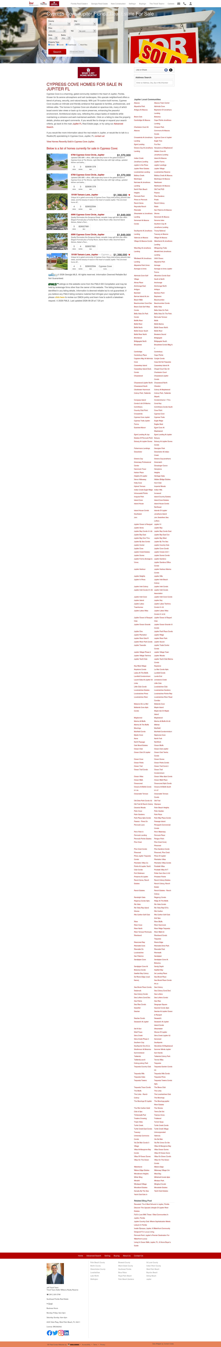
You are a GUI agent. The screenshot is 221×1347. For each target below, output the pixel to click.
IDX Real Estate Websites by (57, 1344)
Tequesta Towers (140, 1080)
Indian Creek (138, 158)
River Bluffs (158, 921)
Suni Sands (158, 1053)
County (51, 21)
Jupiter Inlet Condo (161, 586)
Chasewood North (160, 382)
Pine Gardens (159, 196)
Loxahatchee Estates (141, 690)
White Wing (138, 1177)
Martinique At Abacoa (162, 179)
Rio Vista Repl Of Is (161, 907)
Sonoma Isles (159, 220)
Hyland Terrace (139, 486)
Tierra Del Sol (159, 1111)
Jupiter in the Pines (141, 165)
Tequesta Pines (160, 1077)
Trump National (159, 230)
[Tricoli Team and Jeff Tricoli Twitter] (55, 1332)
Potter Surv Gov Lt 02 (162, 873)
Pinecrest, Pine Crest (162, 852)
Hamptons (158, 469)
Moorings (137, 728)
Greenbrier (138, 452)
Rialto (156, 206)
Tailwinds (137, 1056)
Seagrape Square (160, 1004)
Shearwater (158, 1028)
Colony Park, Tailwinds (142, 393)
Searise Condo (139, 1018)
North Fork (158, 738)
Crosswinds (138, 414)
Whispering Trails (160, 248)
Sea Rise (157, 1001)
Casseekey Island (140, 365)
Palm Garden (159, 811)
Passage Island (159, 821)
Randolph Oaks (139, 897)
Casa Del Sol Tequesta (162, 362)
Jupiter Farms (159, 161)
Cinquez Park (159, 127)
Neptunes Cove (160, 735)
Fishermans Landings (142, 448)
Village (136, 1146)
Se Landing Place (160, 973)
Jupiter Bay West (160, 538)
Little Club (157, 683)
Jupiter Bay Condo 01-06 (143, 531)
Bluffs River (138, 324)
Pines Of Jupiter (160, 856)
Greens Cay (138, 458)
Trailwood (157, 1118)
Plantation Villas (160, 859)
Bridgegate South (160, 341)
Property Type (53, 42)
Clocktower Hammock (142, 389)
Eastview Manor (140, 427)
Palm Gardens (139, 814)
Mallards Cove (159, 704)
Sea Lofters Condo (161, 997)
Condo (61, 45)
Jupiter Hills (158, 576)
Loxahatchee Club (160, 686)
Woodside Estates (160, 1187)
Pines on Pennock (140, 199)
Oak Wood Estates (141, 745)
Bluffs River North (140, 334)
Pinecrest (137, 852)
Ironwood (157, 493)
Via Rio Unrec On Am (162, 1142)
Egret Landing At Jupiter (163, 434)
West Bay (157, 1173)
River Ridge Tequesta (162, 928)
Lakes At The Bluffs (141, 673)
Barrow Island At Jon (141, 296)
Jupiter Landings (160, 165)
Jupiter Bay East (140, 534)
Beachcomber (159, 300)
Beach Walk (138, 300)
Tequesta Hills (139, 1073)
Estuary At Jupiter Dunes (143, 441)
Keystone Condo (140, 669)
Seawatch (157, 1018)
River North (138, 928)
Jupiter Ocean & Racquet (143, 524)
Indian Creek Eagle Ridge (143, 490)
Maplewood (158, 718)
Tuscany (137, 1132)
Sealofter (137, 1008)
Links (136, 683)
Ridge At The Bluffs (161, 901)
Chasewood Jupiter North (143, 382)
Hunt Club (157, 483)
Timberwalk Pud (140, 1115)
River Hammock (160, 925)
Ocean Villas (138, 776)
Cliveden (157, 386)
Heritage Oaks (159, 476)
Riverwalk (157, 952)
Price (50, 28)
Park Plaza (158, 814)
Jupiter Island (139, 600)
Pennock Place (159, 835)
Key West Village (140, 666)
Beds (50, 35)
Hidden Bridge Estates (162, 479)
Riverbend (138, 935)
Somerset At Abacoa (161, 217)
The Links (157, 1091)
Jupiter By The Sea (161, 541)
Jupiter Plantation (140, 635)
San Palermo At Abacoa (163, 210)
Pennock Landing (140, 835)
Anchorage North (160, 286)
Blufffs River (138, 320)
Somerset (157, 1039)
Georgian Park (159, 448)
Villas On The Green (141, 1160)
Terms (95, 1344)
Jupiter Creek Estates (142, 552)
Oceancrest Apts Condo (163, 783)
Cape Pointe (158, 355)
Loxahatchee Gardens (162, 690)
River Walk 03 (159, 932)
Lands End (158, 676)
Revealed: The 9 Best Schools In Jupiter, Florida (151, 1204)
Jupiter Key (158, 600)
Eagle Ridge (158, 420)
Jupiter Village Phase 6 (142, 652)
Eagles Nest (158, 424)
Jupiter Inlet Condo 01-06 (143, 590)
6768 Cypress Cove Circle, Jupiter (87, 155)
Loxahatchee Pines (141, 693)
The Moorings (159, 1097)
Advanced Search (77, 51)
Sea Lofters (158, 994)
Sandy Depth (159, 966)
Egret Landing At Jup (141, 434)
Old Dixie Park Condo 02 (143, 800)
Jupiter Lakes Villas (141, 610)
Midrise (157, 724)
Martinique (138, 179)
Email (50, 1303)
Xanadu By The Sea (141, 1191)
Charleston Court (160, 372)
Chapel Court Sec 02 (161, 369)
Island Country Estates (162, 496)
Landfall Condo (159, 673)
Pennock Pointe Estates (142, 838)
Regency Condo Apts (142, 901)
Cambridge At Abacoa (142, 120)
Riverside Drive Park (161, 945)
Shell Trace (138, 1032)
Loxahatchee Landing (142, 172)
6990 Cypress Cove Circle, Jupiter (87, 214)
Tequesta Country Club (142, 1066)
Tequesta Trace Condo (142, 1087)
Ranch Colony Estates (162, 880)
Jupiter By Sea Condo (142, 541)
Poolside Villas (159, 866)
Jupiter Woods (159, 655)
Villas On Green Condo (162, 1156)
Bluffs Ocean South (141, 331)
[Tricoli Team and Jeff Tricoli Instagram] (61, 1332)
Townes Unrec (159, 1115)
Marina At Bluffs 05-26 (162, 721)
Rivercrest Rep (139, 942)
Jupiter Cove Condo (161, 548)
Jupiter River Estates (141, 168)
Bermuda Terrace (160, 317)
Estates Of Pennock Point (143, 438)
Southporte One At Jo (142, 1046)
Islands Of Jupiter (160, 510)
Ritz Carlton (158, 911)
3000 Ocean (158, 258)
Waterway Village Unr (162, 1170)
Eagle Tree (158, 141)
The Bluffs (137, 1091)
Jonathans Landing (141, 161)
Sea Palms (138, 1001)
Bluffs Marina (159, 324)
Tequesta (157, 1063)
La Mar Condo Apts (161, 669)
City (75, 21)
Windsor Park (159, 1180)
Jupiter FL (77, 123)
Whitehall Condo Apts (162, 1177)
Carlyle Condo (159, 358)
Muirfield (157, 728)
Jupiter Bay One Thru (142, 538)
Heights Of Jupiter (140, 476)
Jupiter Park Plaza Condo (163, 631)
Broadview (138, 344)
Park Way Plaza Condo (162, 818)
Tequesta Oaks (139, 1077)
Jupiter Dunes (139, 555)
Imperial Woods (160, 486)
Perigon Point (159, 838)
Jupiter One (138, 631)
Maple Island (159, 707)
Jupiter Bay (158, 528)
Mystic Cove (138, 735)
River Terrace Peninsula (143, 932)
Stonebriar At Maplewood (163, 1046)
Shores (156, 213)
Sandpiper (158, 956)
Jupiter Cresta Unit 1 (161, 552)
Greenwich (158, 462)
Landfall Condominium (142, 676)
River (136, 921)
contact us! (100, 135)
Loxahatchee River (141, 697)
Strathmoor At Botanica (142, 1049)
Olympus (157, 804)
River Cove (138, 925)
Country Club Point (141, 410)
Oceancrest (138, 783)
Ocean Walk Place (160, 780)
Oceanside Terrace (141, 793)
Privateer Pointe (160, 876)
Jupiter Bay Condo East (162, 531)
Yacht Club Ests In (140, 1194)
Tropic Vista (138, 1122)
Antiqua (157, 289)
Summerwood (139, 1053)
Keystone (157, 666)
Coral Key (157, 403)
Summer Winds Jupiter (162, 1049)
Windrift (137, 1180)
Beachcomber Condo (162, 303)
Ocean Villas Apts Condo (163, 776)
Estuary (157, 438)
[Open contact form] (178, 3)
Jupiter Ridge (159, 635)
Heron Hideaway (140, 479)
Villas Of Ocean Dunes (142, 1156)
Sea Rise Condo (140, 1004)
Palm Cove (138, 811)
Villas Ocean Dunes (161, 1149)
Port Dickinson (139, 873)
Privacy (102, 1344)
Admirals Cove (159, 106)
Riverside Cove (139, 945)
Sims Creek (138, 1035)
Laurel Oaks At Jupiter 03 (143, 680)
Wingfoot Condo (160, 1184)
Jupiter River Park (160, 638)
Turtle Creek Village (161, 1129)
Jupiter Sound (159, 642)
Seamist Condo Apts (161, 1008)
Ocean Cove (138, 759)
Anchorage (158, 282)
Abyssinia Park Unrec (142, 265)
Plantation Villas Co (141, 863)
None (136, 738)
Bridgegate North (140, 341)
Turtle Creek (138, 1125)
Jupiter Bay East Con (162, 534)
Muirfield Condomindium (163, 731)
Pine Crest (138, 842)
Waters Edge (159, 1167)
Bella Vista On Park (161, 310)
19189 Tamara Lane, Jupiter (84, 194)
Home (52, 45)
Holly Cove (138, 483)
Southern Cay (139, 1042)
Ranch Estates (139, 890)
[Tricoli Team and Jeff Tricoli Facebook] (49, 1332)
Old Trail (157, 800)
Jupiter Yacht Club (140, 659)
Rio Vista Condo (160, 904)
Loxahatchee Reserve (162, 172)
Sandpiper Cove (140, 959)
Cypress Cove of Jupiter (163, 137)
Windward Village (140, 1184)
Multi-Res (83, 45)
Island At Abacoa (160, 158)
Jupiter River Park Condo (143, 642)
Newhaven (158, 182)
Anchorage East (140, 286)
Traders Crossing (140, 1118)
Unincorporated (160, 1132)
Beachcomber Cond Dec (143, 303)
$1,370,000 (124, 155)
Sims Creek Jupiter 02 (162, 1035)
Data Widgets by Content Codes (163, 1344)
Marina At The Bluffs (141, 724)
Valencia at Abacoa (141, 237)
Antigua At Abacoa (141, 110)
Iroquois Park (139, 496)
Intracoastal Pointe (141, 493)
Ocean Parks (139, 762)
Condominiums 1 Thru (162, 400)
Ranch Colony (159, 203)
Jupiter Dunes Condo (162, 555)
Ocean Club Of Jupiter (142, 752)
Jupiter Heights (139, 576)
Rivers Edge (158, 942)
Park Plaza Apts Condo (142, 818)
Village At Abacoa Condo (143, 241)
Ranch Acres (138, 203)
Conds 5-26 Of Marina (142, 403)
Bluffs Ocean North (161, 327)
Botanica (157, 116)
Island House (139, 503)
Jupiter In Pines (139, 579)
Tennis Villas (158, 1059)
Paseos (157, 192)
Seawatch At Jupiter (141, 1021)
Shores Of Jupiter (160, 1032)
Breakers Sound (160, 334)
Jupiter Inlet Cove (140, 597)
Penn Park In (139, 831)
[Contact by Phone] (184, 3)
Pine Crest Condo (140, 849)
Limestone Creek (160, 680)
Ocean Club (138, 749)
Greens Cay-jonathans (162, 458)
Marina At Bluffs (139, 721)
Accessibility (86, 1344)
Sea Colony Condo (141, 994)
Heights (157, 472)
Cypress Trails (159, 417)
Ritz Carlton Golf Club (142, 914)
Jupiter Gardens (160, 559)
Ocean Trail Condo (141, 769)
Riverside (137, 210)
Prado (156, 199)
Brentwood (138, 338)
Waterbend (138, 1167)
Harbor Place (139, 472)
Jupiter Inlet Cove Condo (163, 597)
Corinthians (138, 407)
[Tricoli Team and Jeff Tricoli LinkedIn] (67, 1332)
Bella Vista (158, 306)
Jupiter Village (159, 168)
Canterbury (158, 351)
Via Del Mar (158, 1139)
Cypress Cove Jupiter (142, 417)
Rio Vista (137, 904)
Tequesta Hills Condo (162, 1073)
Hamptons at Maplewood (163, 148)
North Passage (139, 742)
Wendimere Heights (141, 1173)
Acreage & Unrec (140, 268)
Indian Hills (158, 490)
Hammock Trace (140, 469)
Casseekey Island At (161, 365)
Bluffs (156, 320)
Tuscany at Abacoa (161, 234)
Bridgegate (158, 338)
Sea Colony (158, 987)
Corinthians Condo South (163, 407)
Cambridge (138, 351)
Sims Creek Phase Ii (141, 1039)
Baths (63, 35)
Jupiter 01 (157, 524)
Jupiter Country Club (161, 545)
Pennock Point (139, 196)
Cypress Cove (159, 414)
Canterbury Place (140, 355)
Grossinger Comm (161, 465)
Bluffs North (138, 327)
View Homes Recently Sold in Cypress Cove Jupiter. (71, 141)
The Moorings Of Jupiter (143, 1101)
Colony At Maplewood (162, 389)
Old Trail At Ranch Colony (143, 804)
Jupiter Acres (139, 528)
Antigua (137, 289)
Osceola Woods (140, 807)
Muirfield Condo (140, 731)
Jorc (135, 517)
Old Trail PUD (159, 189)
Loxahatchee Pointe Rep (163, 693)
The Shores (158, 1108)
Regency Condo (160, 897)
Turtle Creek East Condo (143, 1129)
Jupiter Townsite (140, 645)
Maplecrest (138, 718)
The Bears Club (160, 1087)
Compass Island (140, 400)
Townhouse (71, 45)
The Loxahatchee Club (162, 1094)
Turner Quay (158, 1122)
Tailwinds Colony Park (162, 1056)
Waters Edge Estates (141, 1170)
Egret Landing (139, 144)
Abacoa (137, 103)
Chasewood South (140, 386)
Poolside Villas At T (161, 869)
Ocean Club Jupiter (161, 749)
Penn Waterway (160, 831)
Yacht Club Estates (161, 1191)
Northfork (157, 742)
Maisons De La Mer (141, 704)
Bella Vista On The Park (163, 313)
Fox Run (157, 144)
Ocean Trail (138, 766)
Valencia (157, 1135)
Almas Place (138, 282)
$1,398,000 (122, 194)
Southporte (158, 1042)
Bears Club (138, 116)
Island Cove (138, 500)
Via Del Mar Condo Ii (141, 1142)
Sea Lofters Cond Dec (142, 997)
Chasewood (138, 376)
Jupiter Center (139, 545)
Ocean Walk (138, 780)
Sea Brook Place (160, 977)
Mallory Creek (139, 175)
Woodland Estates (140, 1187)
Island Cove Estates (161, 500)
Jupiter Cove (138, 548)
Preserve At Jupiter (141, 876)
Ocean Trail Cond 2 (161, 766)
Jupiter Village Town (161, 652)
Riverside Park (159, 949)
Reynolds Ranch (140, 206)
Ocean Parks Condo (161, 762)
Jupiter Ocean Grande (142, 624)
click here (60, 297)
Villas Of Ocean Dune (162, 1153)
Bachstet (137, 293)
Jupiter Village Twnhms (142, 655)
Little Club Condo (140, 686)
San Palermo (139, 956)
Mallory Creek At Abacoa (163, 175)
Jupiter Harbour (139, 569)
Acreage (157, 265)
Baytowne (157, 296)
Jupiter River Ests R (141, 638)
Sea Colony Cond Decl (162, 990)
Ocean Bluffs (158, 745)
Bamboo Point (159, 293)
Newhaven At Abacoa (162, 186)
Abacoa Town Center (162, 103)
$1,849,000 (124, 214)
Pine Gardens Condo (162, 849)
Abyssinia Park (139, 106)
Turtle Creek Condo (161, 1125)
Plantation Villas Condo (162, 863)
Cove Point (158, 410)
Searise (137, 1011)
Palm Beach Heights (161, 807)
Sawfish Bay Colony (141, 973)
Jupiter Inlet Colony (141, 586)
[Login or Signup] (190, 3)
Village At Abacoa (160, 237)
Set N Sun (137, 1028)
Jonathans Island (160, 514)
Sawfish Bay (158, 970)
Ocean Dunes (159, 759)
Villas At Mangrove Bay (162, 1146)
